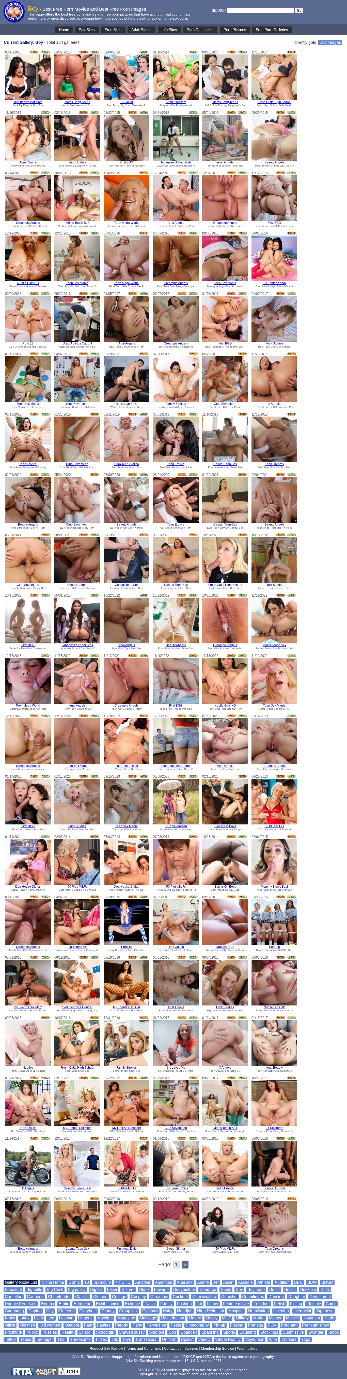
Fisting (296, 1304)
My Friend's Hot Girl (126, 1007)
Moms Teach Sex (77, 223)
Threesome (80, 1339)
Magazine (126, 1318)
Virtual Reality (228, 1339)
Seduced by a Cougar (77, 1007)
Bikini (112, 1289)
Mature (195, 1318)
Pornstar (255, 1325)
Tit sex (101, 1339)
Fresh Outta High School (274, 102)
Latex (24, 1318)
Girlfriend (66, 1311)
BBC (298, 1282)
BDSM (327, 1282)
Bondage (208, 1289)
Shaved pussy (132, 1332)
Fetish (279, 1304)
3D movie (102, 1282)
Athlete (263, 1282)
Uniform (169, 1339)
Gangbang (14, 1311)
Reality (67, 1332)
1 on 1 (74, 1282)
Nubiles (28, 1067)
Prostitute (13, 1332)
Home (64, 29)
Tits (115, 1339)
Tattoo (10, 1339)
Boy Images (330, 42)
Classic (82, 1296)
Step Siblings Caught (77, 343)
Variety (204, 1339)
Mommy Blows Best (274, 886)
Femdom (262, 1304)
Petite (176, 1325)
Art (215, 1282)
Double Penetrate (21, 1304)
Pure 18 (28, 343)
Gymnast (150, 1311)
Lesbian (66, 1318)
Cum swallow (204, 1296)
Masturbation (172, 1318)
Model (258, 1318)
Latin (38, 1318)
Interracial (302, 1311)
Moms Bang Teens (77, 102)
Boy (239, 1289)
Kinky (10, 1318)
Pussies (49, 1332)
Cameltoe (13, 1296)
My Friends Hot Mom (28, 1007)
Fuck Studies (77, 162)
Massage (148, 1318)
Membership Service (217, 1348)
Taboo (333, 1332)
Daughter (296, 1296)
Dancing (276, 1296)
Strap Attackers (176, 102)
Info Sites (169, 29)
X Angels (274, 404)
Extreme (132, 1304)
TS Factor (126, 102)
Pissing (236, 1325)
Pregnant (289, 1325)
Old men (27, 1325)
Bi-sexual (13, 1289)
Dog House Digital (28, 886)
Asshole (245, 1282)
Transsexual (146, 1339)
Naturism (312, 1318)
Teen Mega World (126, 223)
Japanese (325, 1311)
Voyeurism (254, 1339)
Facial (150, 1304)
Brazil (274, 1289)
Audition (282, 1282)
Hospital (236, 1311)
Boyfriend (256, 1289)
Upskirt (187, 1339)
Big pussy (77, 1289)
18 (86, 1282)
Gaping (35, 1311)
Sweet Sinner (28, 162)
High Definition (210, 1311)
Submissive (293, 1332)
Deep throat (320, 1296)
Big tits (96, 1289)
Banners (191, 1348)
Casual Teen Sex (225, 464)
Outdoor (72, 1325)
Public (32, 1332)
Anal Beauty (274, 1067)
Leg (51, 1318)
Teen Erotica (28, 464)
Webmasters (247, 1348)
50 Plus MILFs (274, 826)
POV (272, 1325)
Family (166, 1304)
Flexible (314, 1304)
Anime (203, 1282)
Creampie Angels (28, 223)
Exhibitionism (108, 1304)
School (85, 1332)
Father (212, 1304)
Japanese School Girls (176, 162)
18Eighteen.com (274, 283)
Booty (226, 1289)
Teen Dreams (274, 464)
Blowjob (161, 1289)
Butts (325, 1289)
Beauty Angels (274, 162)
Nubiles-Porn (225, 947)
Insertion (281, 1311)
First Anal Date (127, 1248)
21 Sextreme (274, 1128)
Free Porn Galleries (272, 29)
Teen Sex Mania (77, 283)
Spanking (210, 1332)
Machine (105, 1318)
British (290, 1289)
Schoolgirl (105, 1332)
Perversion (156, 1325)
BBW (312, 1282)
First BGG (126, 162)
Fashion (184, 1304)
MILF (226, 1318)
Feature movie (236, 1304)
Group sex (128, 1311)
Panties (104, 1325)
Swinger (315, 1332)
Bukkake (308, 1289)
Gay (50, 1311)
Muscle (292, 1318)
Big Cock (55, 1289)
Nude (329, 1318)
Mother (275, 1318)
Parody (121, 1325)
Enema (47, 1304)
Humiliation (258, 1311)
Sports (229, 1332)
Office (10, 1325)
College (119, 1296)
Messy (211, 1318)
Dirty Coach (176, 947)
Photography (197, 1325)
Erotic (64, 1304)
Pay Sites (87, 29)
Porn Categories (200, 29)
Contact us (172, 1348)
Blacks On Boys (126, 404)
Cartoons (35, 1296)
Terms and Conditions (143, 1348)
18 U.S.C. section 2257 (203, 1361)
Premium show (315, 1325)
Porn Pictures (235, 29)
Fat (199, 1304)
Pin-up (219, 1325)
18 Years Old (77, 947)
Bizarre (128, 1289)
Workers (288, 1339)
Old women (50, 1325)
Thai (61, 1339)
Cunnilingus (253, 1296)
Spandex (189, 1332)
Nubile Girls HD (28, 283)
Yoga (305, 1339)
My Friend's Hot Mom (27, 102)
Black (144, 1289)
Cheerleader (59, 1296)
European (82, 1304)
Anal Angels (225, 162)
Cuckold (180, 1296)
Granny (108, 1311)
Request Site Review (106, 1348)
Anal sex (185, 1282)
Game (331, 1304)
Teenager (44, 1339)
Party (137, 1325)
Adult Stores (141, 29)
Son (172, 1332)
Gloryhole (88, 1311)
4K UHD (123, 1282)
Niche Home (52, 1282)
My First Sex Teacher (126, 1128)
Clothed (100, 1296)
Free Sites (113, 29)
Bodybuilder (184, 1289)
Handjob (185, 1311)
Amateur (142, 1282)
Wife (273, 1339)
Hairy (167, 1311)
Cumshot (229, 1296)
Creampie (159, 1296)
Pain (88, 1325)
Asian (228, 1282)
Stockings (269, 1332)
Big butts (34, 1289)
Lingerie (85, 1318)
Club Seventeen (77, 404)
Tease (25, 1339)
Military (242, 1318)
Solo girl (156, 1332)
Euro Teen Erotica (126, 464)
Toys (126, 1339)
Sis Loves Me (176, 1067)
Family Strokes (176, 404)
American (163, 1282)
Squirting (248, 1332)
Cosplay (138, 1296)
